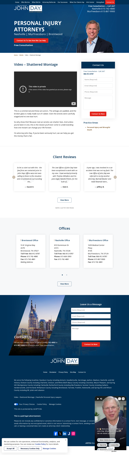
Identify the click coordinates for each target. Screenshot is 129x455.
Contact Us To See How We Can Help (31, 40)
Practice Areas (91, 122)
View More (64, 200)
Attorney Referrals (49, 2)
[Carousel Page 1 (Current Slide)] (62, 275)
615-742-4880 (108, 8)
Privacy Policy (63, 372)
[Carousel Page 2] (66, 275)
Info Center (90, 2)
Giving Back (100, 2)
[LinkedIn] (65, 434)
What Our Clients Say (77, 2)
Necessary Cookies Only (30, 448)
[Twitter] (60, 434)
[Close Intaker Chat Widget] (123, 398)
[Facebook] (56, 434)
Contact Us (110, 2)
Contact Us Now (98, 114)
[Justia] (69, 434)
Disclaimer (52, 372)
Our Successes (63, 2)
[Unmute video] (98, 398)
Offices (64, 228)
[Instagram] (73, 434)
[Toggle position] (119, 398)
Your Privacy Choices (27, 404)
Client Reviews (64, 157)
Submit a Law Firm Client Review (64, 208)
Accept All (10, 448)
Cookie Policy (42, 404)
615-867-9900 (108, 11)
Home (17, 2)
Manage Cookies (55, 404)
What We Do (36, 2)
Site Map (73, 372)
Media (21, 55)
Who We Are (25, 2)
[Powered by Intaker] (114, 451)
